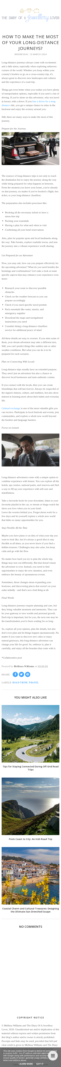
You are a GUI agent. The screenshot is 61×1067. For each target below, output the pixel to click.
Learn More (26, 1064)
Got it (39, 1064)
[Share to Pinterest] (27, 674)
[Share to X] (21, 674)
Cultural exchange (11, 408)
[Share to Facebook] (15, 674)
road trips (19, 682)
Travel (34, 682)
